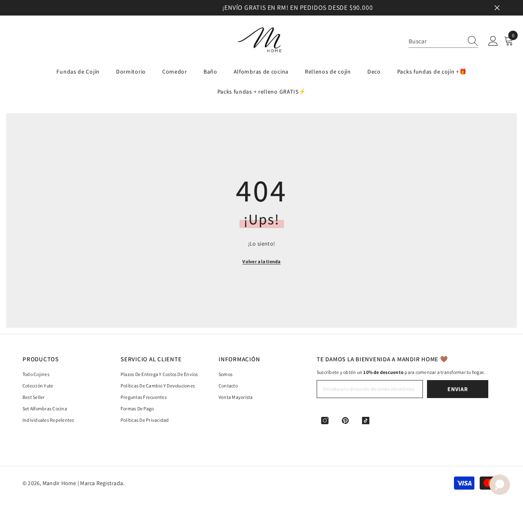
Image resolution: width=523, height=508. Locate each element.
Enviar (457, 389)
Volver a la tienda (261, 261)
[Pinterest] (345, 420)
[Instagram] (325, 420)
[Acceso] (493, 41)
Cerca (497, 7)
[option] (261, 8)
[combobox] (436, 41)
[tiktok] (366, 420)
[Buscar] (443, 41)
